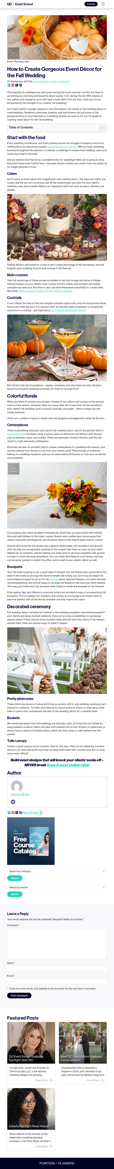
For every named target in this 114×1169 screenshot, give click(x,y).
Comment (13, 925)
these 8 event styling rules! (68, 765)
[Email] (13, 802)
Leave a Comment (59, 81)
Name (11, 963)
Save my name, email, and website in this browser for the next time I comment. (53, 988)
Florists (54, 579)
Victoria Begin (41, 81)
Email (11, 975)
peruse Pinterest (16, 434)
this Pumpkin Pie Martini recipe (68, 310)
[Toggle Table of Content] (100, 127)
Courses (91, 4)
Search (15, 878)
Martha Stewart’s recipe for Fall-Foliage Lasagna (45, 291)
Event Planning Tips (18, 61)
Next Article (31, 812)
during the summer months (62, 146)
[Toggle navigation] (103, 4)
